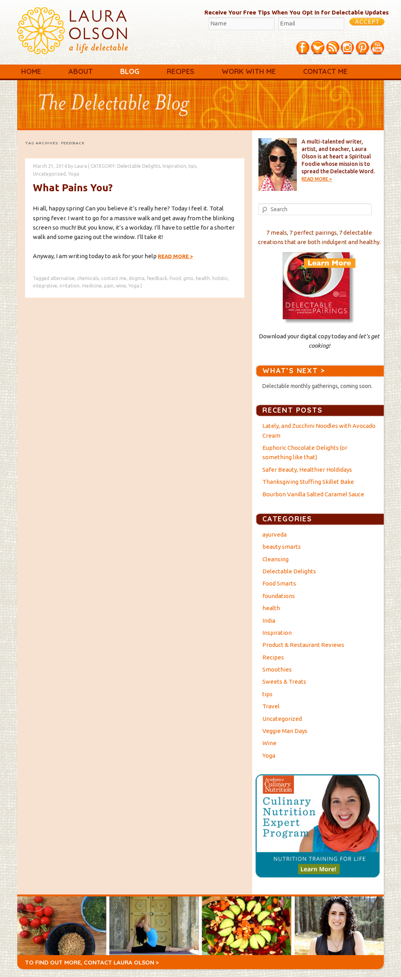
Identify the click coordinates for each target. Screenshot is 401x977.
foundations (278, 596)
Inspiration (174, 166)
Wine (269, 743)
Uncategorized (49, 173)
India (268, 620)
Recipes (180, 71)
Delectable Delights (138, 166)
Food (175, 278)
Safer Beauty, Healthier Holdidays (307, 469)
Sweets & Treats (284, 681)
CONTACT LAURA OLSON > (121, 962)
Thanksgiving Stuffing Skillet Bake (308, 481)
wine (121, 285)
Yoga (73, 173)
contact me (113, 278)
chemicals (88, 278)
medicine (92, 285)
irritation (69, 285)
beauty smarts (281, 546)
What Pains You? (73, 187)
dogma (137, 278)
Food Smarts (279, 583)
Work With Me (249, 71)
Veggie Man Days (284, 730)
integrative (45, 285)
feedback (157, 278)
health (203, 278)
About (81, 71)
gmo (188, 278)
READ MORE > (317, 178)
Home (31, 71)
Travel (271, 706)
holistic (220, 278)
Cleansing (275, 559)
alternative (63, 278)
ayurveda (274, 534)
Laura (80, 166)
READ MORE (175, 256)
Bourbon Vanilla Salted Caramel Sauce (313, 494)
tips (192, 166)
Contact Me (325, 71)
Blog (129, 71)
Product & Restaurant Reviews (303, 644)
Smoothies (277, 669)
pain (109, 285)
